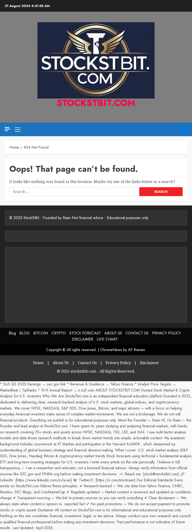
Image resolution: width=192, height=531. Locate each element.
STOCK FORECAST (85, 333)
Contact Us (87, 362)
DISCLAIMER (82, 339)
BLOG (24, 333)
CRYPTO (59, 333)
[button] (17, 129)
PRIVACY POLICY (166, 333)
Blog (12, 333)
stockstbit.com (96, 102)
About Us (61, 362)
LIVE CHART (107, 339)
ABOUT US (113, 333)
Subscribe (183, 129)
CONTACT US (137, 333)
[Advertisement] (48, 284)
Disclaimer (149, 362)
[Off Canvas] (7, 129)
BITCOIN (40, 333)
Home (38, 362)
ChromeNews (111, 349)
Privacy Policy (118, 362)
